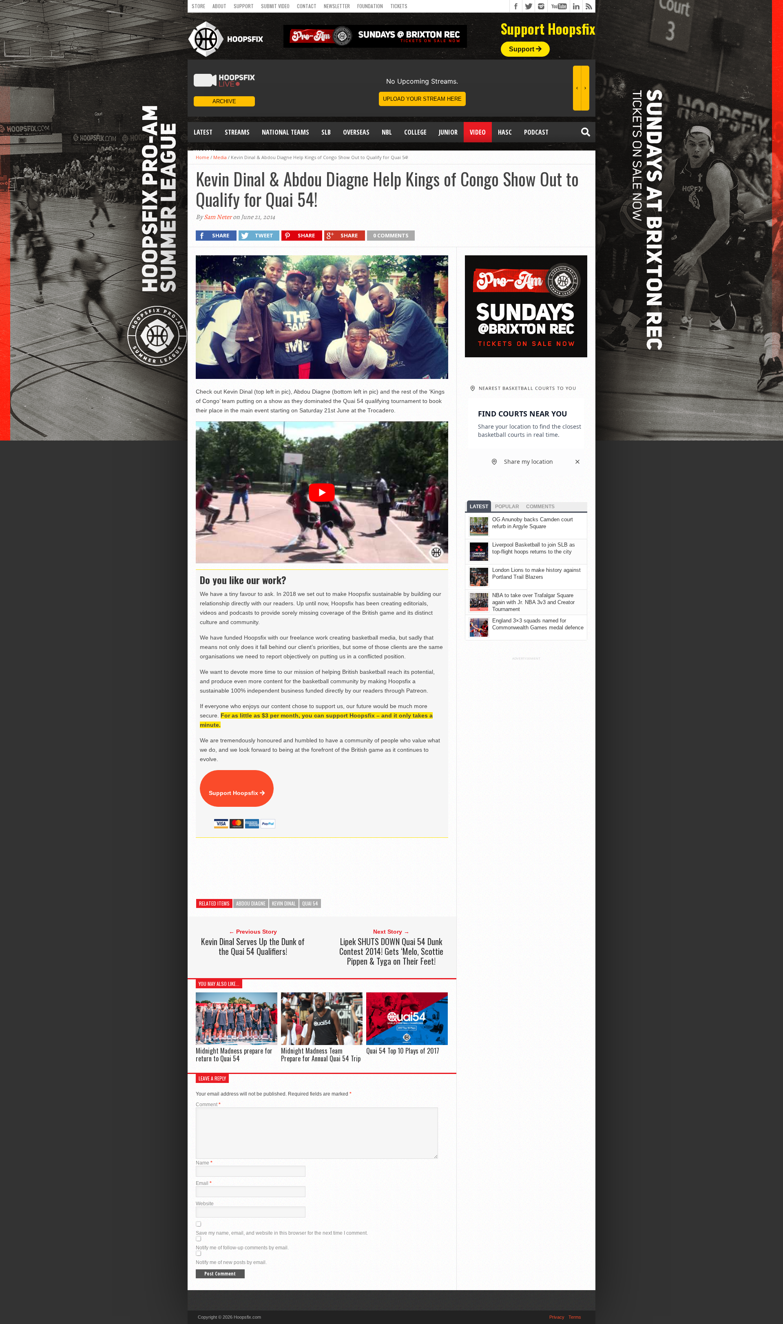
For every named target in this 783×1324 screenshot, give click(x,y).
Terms (574, 1317)
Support (244, 5)
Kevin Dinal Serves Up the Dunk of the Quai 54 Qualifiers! (253, 946)
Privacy (556, 1317)
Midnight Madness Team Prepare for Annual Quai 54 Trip (321, 1054)
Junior (448, 132)
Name (204, 1163)
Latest (203, 132)
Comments (540, 506)
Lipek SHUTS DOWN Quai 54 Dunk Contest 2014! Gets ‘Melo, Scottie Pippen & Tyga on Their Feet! (391, 951)
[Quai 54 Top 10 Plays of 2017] (407, 1042)
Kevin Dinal (284, 903)
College (415, 132)
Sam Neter (218, 217)
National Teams (285, 132)
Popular (507, 506)
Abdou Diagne (250, 903)
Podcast (536, 132)
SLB (326, 132)
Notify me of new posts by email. (231, 1262)
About (219, 5)
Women (204, 152)
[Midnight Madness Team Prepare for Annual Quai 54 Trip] (322, 1042)
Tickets (398, 5)
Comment (208, 1104)
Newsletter (337, 5)
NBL (387, 132)
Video (478, 132)
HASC (505, 132)
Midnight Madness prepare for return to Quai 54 (234, 1054)
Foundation (370, 5)
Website (205, 1204)
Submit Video (275, 5)
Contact (306, 5)
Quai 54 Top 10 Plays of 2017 (402, 1051)
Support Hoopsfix (234, 793)
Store (198, 5)
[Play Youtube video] (322, 492)
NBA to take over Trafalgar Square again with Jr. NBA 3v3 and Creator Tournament (533, 602)
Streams (237, 132)
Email (204, 1183)
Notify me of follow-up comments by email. (242, 1248)
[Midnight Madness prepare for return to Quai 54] (236, 1042)
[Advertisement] (344, 868)
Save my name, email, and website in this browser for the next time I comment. (282, 1233)
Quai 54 (310, 903)
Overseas (356, 132)
